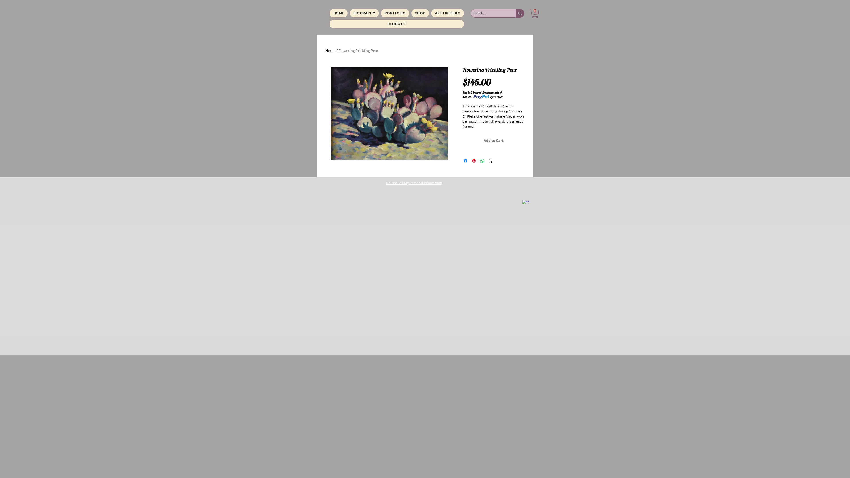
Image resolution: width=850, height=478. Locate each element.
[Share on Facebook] (465, 161)
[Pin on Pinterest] (474, 161)
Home (330, 50)
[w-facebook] (525, 203)
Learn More (496, 97)
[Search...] (520, 13)
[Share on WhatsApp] (482, 161)
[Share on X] (490, 161)
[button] (535, 13)
